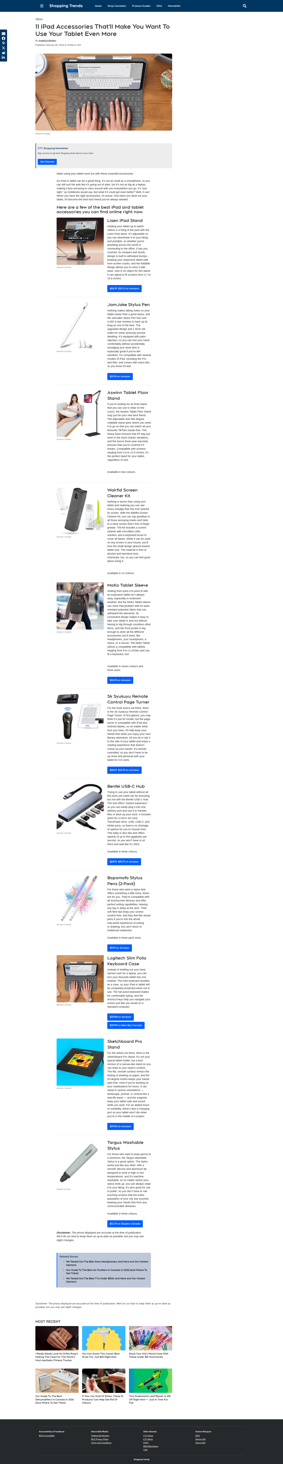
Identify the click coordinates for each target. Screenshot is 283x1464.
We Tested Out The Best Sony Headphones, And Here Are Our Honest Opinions (107, 1263)
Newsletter (174, 6)
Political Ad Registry (100, 1435)
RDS (197, 1435)
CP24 (145, 1443)
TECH (38, 19)
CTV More (148, 1439)
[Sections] (42, 6)
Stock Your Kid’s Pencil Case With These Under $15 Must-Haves (148, 1355)
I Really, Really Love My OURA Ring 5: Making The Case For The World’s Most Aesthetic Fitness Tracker (56, 1357)
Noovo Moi (200, 1443)
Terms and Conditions (101, 1443)
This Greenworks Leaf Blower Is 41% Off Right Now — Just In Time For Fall (150, 1399)
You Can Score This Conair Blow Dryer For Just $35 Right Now (101, 1355)
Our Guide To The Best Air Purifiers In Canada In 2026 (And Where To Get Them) (106, 1272)
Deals (98, 6)
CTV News (148, 1435)
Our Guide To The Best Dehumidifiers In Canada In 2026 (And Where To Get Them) (54, 1399)
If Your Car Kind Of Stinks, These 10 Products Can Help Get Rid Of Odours (102, 1399)
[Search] (36, 6)
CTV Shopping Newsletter (53, 148)
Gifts (159, 6)
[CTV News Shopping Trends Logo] (66, 6)
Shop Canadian (117, 6)
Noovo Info (200, 1439)
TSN (145, 1450)
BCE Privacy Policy (100, 1439)
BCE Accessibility (47, 1435)
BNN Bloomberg (150, 1446)
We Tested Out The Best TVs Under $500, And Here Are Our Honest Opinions (105, 1280)
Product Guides (141, 6)
